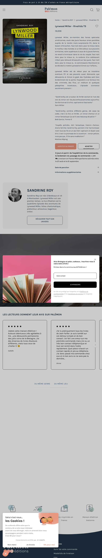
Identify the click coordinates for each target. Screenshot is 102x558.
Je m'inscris (75, 285)
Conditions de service (75, 294)
